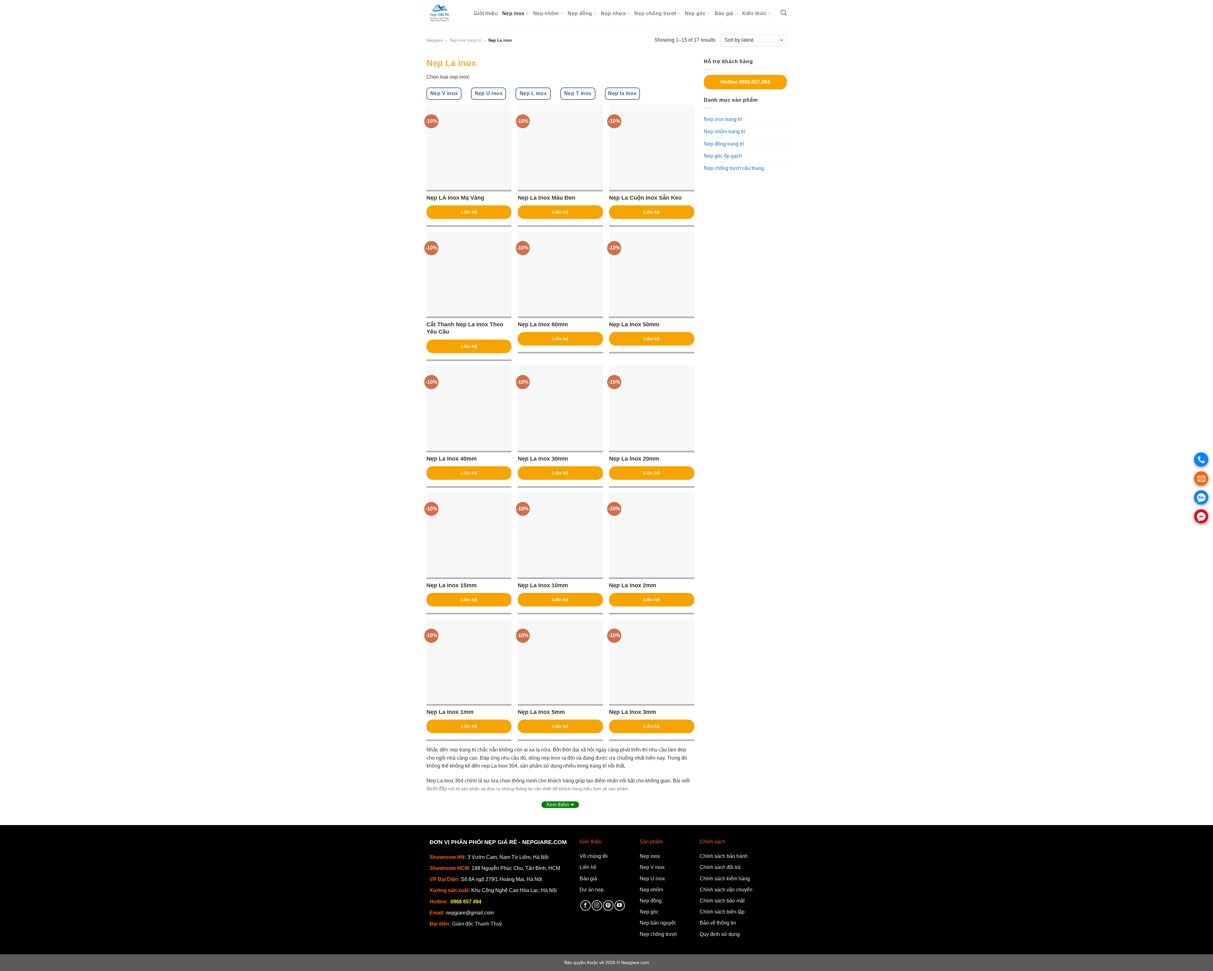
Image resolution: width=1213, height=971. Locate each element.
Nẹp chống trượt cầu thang (734, 168)
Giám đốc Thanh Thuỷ (477, 923)
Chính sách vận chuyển (726, 889)
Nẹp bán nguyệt (657, 923)
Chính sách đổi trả (720, 867)
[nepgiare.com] (445, 13)
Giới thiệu (486, 13)
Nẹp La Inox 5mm (541, 712)
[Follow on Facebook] (585, 905)
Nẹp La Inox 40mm (451, 458)
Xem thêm (557, 804)
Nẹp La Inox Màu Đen (546, 198)
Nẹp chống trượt (655, 13)
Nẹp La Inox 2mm (632, 585)
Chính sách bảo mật (722, 900)
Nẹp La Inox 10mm (543, 585)
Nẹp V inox (652, 867)
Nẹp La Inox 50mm (634, 324)
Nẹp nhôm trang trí (724, 131)
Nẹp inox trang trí (465, 40)
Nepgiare (434, 40)
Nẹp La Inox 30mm (543, 458)
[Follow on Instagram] (597, 905)
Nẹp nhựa (613, 13)
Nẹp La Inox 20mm (634, 458)
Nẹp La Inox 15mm (451, 585)
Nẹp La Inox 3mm (632, 712)
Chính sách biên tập (722, 911)
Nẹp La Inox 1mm (450, 712)
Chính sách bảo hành (724, 856)
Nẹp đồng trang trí (724, 143)
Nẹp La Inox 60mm (543, 324)
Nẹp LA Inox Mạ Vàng (455, 198)
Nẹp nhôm (546, 13)
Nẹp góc (695, 13)
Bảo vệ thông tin (718, 923)
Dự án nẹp (592, 889)
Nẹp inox (513, 13)
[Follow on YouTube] (619, 905)
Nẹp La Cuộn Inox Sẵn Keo (645, 198)
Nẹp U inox (652, 878)
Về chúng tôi (594, 856)
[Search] (784, 12)
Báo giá (724, 13)
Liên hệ (469, 211)
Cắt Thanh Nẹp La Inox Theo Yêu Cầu (464, 328)
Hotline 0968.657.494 (745, 82)
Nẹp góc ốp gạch (723, 156)
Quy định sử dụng (720, 934)
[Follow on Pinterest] (608, 905)
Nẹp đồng (580, 13)
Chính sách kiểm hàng (725, 878)
